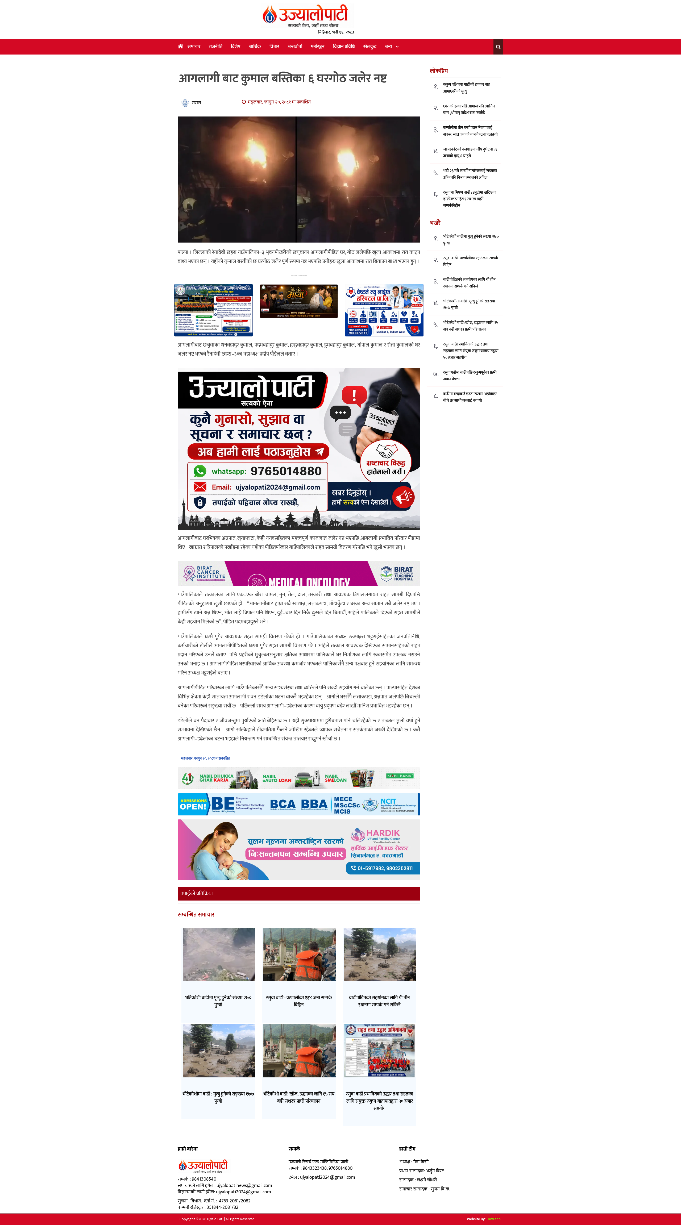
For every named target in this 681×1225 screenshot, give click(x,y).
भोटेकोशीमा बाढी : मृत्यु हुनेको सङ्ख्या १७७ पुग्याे (469, 304)
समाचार (194, 47)
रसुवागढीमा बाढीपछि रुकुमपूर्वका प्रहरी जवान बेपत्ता (470, 376)
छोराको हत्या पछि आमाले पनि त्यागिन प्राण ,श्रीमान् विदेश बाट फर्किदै (469, 109)
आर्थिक (255, 47)
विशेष (235, 47)
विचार (274, 47)
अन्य (388, 47)
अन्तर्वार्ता (295, 47)
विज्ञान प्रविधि (344, 47)
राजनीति (215, 47)
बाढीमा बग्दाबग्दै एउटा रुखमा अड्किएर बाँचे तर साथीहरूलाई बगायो (470, 397)
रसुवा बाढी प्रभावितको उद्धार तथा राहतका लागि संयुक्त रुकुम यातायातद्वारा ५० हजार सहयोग (471, 351)
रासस (196, 103)
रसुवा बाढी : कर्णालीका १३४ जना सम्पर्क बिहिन (470, 261)
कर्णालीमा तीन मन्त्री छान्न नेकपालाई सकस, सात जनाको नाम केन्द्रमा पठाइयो (470, 131)
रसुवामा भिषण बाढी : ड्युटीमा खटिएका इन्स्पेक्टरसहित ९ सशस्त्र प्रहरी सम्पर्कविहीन (469, 199)
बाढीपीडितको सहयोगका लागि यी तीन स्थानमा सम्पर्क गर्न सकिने (469, 283)
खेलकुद (369, 47)
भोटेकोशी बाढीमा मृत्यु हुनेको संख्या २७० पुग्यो (471, 240)
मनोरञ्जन (318, 47)
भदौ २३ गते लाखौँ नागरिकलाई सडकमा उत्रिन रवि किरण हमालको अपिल (470, 174)
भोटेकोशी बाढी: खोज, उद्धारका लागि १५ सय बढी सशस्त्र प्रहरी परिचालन (470, 326)
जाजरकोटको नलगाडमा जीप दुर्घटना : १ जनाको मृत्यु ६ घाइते (470, 153)
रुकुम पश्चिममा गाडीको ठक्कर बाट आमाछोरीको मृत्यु (466, 88)
